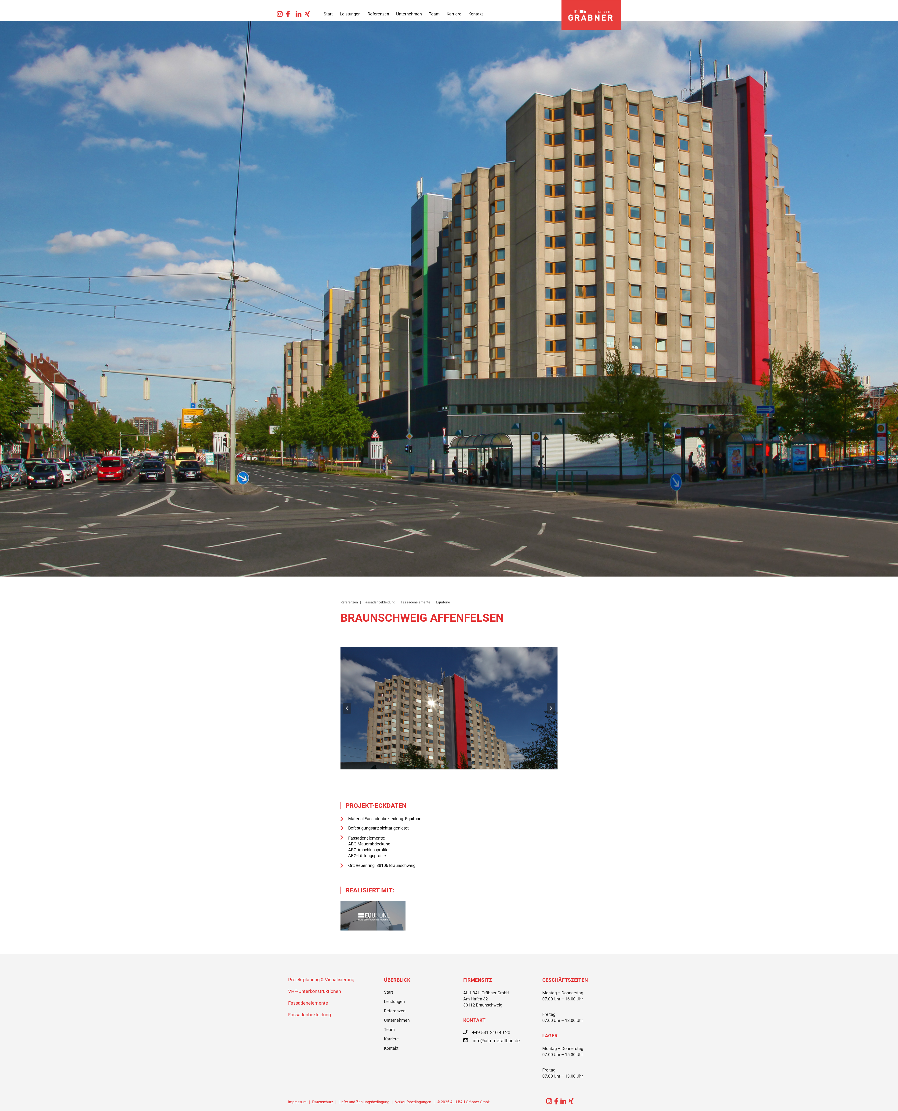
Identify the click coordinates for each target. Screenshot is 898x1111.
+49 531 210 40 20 (491, 1032)
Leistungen (350, 14)
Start (328, 14)
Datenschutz (322, 1102)
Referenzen (378, 14)
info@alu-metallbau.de (496, 1040)
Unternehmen (409, 14)
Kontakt (475, 14)
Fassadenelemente (308, 1003)
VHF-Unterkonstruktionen (314, 991)
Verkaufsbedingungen (413, 1102)
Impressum (297, 1102)
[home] (591, 15)
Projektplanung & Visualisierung (321, 979)
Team (434, 14)
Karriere (454, 14)
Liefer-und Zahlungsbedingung (364, 1102)
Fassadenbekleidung (309, 1014)
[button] (347, 708)
